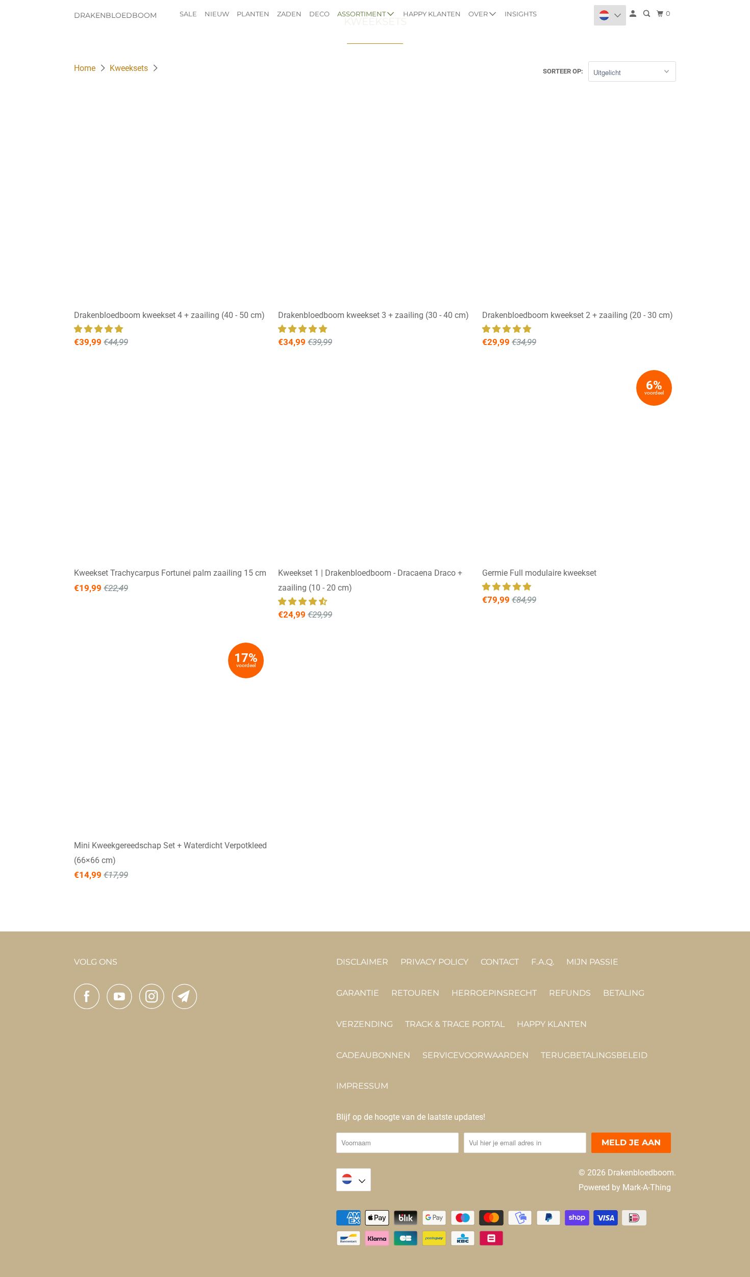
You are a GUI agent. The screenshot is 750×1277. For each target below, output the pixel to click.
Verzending (364, 1024)
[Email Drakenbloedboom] (187, 996)
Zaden (289, 14)
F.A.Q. (542, 962)
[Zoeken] (647, 13)
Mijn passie (592, 962)
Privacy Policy (434, 962)
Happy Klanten (432, 14)
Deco (319, 14)
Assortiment (362, 14)
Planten (253, 14)
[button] (99, 329)
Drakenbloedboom (115, 15)
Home (85, 68)
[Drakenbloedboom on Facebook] (89, 996)
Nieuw (217, 14)
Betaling (623, 993)
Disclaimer (362, 962)
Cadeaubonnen (373, 1055)
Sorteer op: (563, 71)
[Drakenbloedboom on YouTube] (122, 996)
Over (478, 14)
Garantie (357, 993)
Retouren (415, 993)
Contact (500, 962)
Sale (188, 14)
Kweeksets (130, 68)
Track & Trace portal (455, 1024)
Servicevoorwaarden (475, 1055)
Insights (521, 14)
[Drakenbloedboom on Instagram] (154, 996)
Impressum (362, 1086)
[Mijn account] (634, 13)
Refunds (570, 993)
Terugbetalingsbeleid (594, 1055)
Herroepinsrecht (494, 993)
